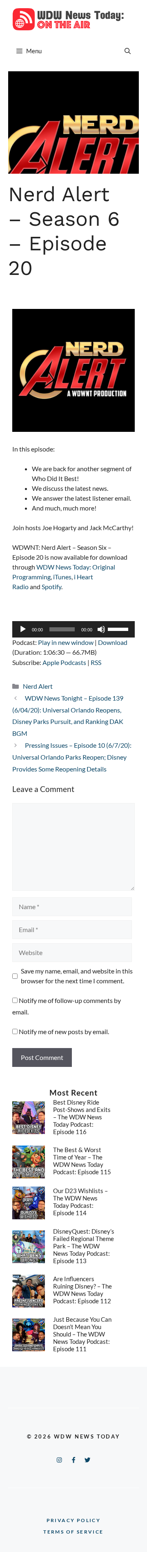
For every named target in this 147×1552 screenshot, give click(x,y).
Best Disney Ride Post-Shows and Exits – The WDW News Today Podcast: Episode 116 (82, 1116)
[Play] (23, 629)
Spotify (51, 586)
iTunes (62, 577)
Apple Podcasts (64, 662)
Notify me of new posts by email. (64, 1031)
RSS (96, 662)
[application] (73, 629)
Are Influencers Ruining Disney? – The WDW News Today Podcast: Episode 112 (82, 1290)
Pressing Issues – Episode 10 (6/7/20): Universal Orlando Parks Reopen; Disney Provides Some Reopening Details (71, 757)
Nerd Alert (38, 686)
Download (112, 642)
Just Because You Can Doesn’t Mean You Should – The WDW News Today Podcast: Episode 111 (82, 1334)
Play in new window (66, 642)
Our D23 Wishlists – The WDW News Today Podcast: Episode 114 (80, 1201)
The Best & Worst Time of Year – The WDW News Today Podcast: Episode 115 (82, 1160)
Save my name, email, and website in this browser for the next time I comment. (77, 976)
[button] (127, 51)
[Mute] (101, 629)
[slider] (119, 628)
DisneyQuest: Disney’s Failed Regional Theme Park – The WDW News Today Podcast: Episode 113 (83, 1246)
